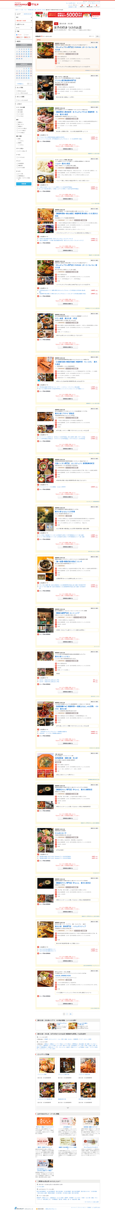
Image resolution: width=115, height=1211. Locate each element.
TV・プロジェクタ (60, 1047)
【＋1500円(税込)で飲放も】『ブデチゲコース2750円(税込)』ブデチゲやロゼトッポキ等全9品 (62, 438)
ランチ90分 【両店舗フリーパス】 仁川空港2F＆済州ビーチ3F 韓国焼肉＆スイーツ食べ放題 (61, 535)
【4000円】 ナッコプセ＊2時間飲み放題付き (50, 733)
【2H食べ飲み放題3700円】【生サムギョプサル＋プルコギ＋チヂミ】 (56, 238)
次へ (71, 1014)
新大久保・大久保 (41, 9)
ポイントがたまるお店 (23, 100)
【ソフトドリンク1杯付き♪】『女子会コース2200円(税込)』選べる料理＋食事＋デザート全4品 (62, 437)
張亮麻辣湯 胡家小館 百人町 (66, 758)
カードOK (20, 173)
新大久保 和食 (75, 1193)
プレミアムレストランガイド (91, 1147)
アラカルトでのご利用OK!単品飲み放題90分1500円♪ (52, 137)
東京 (35, 9)
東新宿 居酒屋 (51, 1193)
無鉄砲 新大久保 (62, 1099)
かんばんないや (60, 833)
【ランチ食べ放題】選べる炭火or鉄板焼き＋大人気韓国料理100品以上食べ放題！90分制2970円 (62, 585)
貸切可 (68, 1047)
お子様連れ (81, 1047)
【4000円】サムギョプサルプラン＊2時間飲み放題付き (53, 731)
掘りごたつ (21, 124)
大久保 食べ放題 (67, 1193)
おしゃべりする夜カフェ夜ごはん (82, 1024)
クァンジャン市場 (42, 1074)
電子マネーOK (66, 1045)
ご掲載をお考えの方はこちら (51, 1208)
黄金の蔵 (74, 1199)
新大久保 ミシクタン (62, 656)
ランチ (27, 34)
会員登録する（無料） (72, 6)
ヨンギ (98, 603)
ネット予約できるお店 (23, 93)
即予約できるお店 (22, 91)
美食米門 (39, 1197)
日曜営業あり (21, 176)
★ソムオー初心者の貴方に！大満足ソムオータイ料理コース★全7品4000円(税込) (59, 188)
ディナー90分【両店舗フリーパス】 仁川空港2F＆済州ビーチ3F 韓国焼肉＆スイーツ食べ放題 (61, 536)
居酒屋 (46, 1039)
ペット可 (49, 1048)
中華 (62, 1039)
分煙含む (22, 140)
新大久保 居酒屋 (76, 1191)
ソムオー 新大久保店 (62, 163)
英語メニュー (74, 1047)
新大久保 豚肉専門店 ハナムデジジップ (70, 926)
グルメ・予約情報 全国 (28, 9)
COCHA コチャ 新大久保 (94, 748)
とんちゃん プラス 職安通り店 (45, 1099)
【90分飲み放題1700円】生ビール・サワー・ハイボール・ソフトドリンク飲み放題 (59, 387)
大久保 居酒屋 (67, 1191)
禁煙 (19, 138)
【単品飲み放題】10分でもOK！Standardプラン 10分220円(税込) (55, 858)
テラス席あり (21, 132)
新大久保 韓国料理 (41, 1191)
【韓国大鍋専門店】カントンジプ (67, 613)
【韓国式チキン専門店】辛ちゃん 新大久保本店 (73, 883)
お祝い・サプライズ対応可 (24, 178)
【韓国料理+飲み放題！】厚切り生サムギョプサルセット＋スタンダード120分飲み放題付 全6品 (62, 293)
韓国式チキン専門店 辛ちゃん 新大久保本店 (90, 916)
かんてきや (77, 1197)
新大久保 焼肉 (59, 1191)
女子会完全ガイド (68, 1127)
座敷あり (20, 126)
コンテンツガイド (81, 3)
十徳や (83, 1197)
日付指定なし (20, 83)
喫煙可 (19, 142)
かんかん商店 (60, 1197)
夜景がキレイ (52, 1047)
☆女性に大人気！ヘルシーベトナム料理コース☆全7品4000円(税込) (55, 187)
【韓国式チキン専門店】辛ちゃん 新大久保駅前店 (73, 789)
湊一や (69, 1199)
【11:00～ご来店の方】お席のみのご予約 (49, 681)
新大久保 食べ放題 (42, 1193)
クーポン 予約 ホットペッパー (94, 3)
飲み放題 (20, 110)
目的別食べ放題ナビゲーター (91, 1127)
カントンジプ (96, 646)
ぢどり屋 (88, 1197)
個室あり (20, 122)
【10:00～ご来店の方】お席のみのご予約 (49, 680)
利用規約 (89, 1207)
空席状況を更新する (68, 149)
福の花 (60, 1199)
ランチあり (21, 116)
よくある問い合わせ (71, 3)
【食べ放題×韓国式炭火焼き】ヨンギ (68, 561)
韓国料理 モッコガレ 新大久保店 (92, 403)
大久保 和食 (59, 1193)
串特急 (65, 1199)
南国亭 (66, 1197)
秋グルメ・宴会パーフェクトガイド (45, 1127)
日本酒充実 (21, 163)
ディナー (20, 34)
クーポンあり (21, 157)
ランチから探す (40, 1186)
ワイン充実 (80, 1045)
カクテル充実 (21, 167)
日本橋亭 (71, 1197)
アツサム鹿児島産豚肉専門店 (65, 80)
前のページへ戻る (19, 9)
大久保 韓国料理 (51, 1191)
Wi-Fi (54, 1048)
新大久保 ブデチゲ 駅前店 (64, 413)
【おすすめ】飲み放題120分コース (47, 951)
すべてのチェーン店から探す (92, 1202)
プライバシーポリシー (82, 1207)
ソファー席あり (22, 130)
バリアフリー (42, 1048)
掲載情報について (96, 18)
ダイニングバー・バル (54, 1039)
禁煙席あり (75, 1044)
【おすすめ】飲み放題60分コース (47, 949)
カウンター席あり (22, 128)
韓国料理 (76, 1039)
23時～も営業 (88, 1045)
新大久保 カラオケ (85, 1191)
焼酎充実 (20, 165)
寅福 (92, 1197)
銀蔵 (79, 1199)
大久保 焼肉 (94, 1191)
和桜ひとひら (45, 1197)
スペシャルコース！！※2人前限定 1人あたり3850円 (52, 487)
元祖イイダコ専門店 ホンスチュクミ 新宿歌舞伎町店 (74, 463)
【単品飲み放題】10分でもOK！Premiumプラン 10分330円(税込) (55, 856)
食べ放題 (20, 112)
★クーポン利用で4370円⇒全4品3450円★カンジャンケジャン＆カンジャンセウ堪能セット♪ (61, 388)
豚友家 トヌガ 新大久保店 (94, 255)
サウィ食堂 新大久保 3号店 (66, 318)
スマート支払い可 (22, 151)
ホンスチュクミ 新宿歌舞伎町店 (93, 501)
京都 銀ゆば (53, 1197)
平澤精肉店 (55, 1199)
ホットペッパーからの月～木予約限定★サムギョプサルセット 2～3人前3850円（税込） (61, 139)
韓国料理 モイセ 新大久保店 (93, 153)
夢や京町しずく (47, 1199)
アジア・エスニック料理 (85, 1039)
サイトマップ (74, 1207)
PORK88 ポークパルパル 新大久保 (92, 70)
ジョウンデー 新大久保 (84, 1074)
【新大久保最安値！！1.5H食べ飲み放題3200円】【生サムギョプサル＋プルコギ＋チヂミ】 (61, 240)
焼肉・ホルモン (68, 1039)
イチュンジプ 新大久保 (63, 1074)
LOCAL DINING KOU (63, 975)
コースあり (21, 114)
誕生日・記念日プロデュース (45, 1147)
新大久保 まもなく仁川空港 (65, 511)
